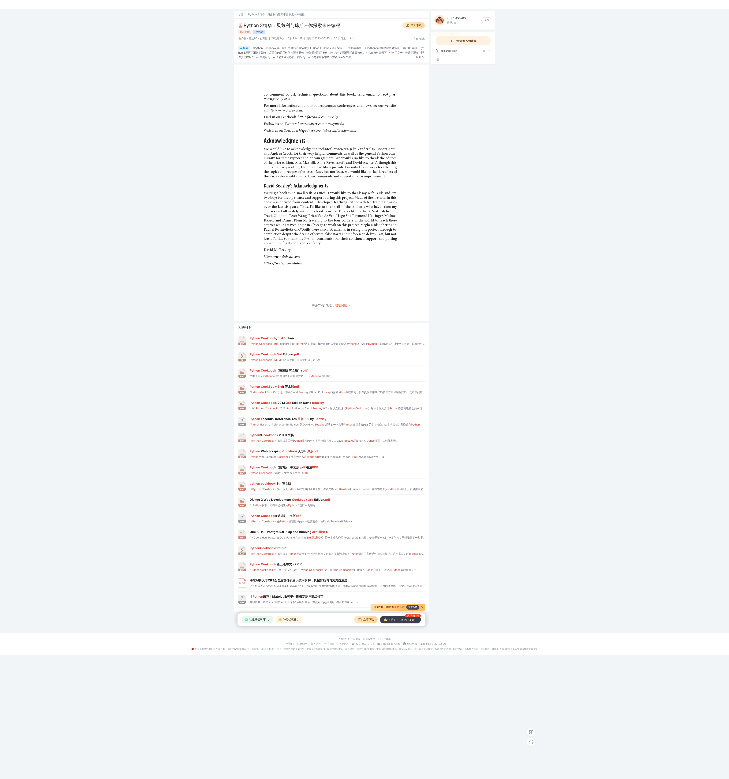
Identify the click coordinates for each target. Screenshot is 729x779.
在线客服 (412, 643)
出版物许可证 (471, 649)
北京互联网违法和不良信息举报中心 (325, 649)
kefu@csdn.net (390, 643)
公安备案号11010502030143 (210, 649)
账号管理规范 (426, 649)
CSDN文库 (369, 639)
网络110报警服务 (365, 649)
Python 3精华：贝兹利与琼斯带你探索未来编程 (292, 25)
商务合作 (315, 643)
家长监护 (349, 649)
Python (259, 31)
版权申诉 (457, 649)
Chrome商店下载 (408, 649)
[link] (240, 14)
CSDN (356, 639)
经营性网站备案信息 (294, 649)
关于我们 (288, 643)
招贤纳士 (302, 643)
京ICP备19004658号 (238, 649)
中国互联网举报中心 (386, 649)
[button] (420, 57)
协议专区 (343, 643)
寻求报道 (329, 643)
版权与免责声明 (443, 649)
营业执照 (485, 649)
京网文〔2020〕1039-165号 (267, 649)
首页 (240, 14)
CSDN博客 (384, 639)
